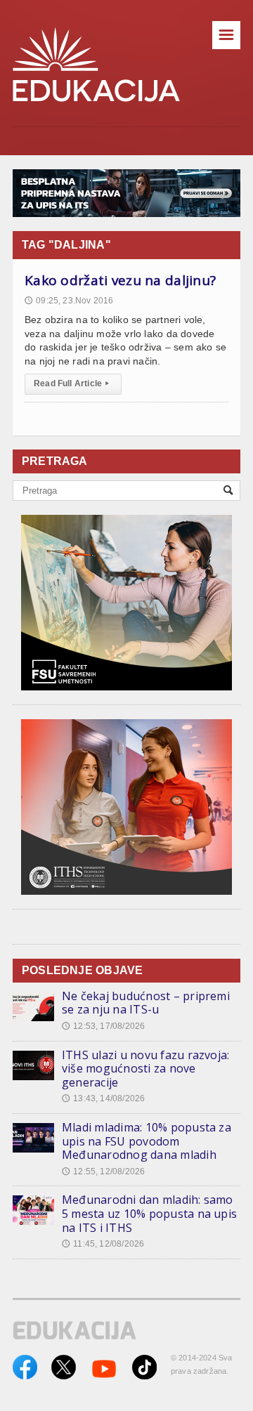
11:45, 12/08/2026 (103, 1244)
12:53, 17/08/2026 (103, 1026)
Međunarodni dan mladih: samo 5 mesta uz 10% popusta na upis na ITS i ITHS (149, 1213)
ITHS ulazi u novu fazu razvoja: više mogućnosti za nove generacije (145, 1068)
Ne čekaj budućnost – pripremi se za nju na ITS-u (146, 1003)
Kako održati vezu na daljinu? (120, 280)
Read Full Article (71, 383)
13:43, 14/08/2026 (103, 1098)
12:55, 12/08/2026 (103, 1171)
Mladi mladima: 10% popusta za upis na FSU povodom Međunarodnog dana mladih (146, 1141)
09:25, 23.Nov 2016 (69, 301)
